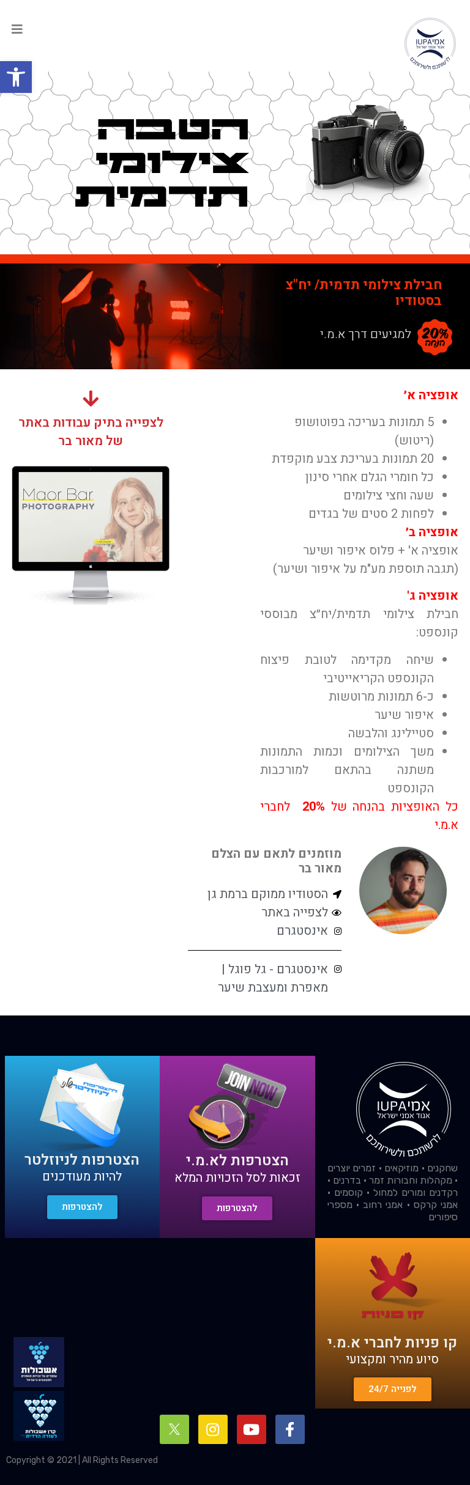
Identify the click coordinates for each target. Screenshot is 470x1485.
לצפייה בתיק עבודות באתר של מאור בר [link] (90, 432)
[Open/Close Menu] (17, 29)
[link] (16, 77)
